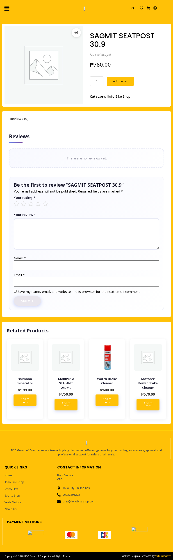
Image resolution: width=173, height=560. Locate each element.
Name (20, 258)
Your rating (24, 197)
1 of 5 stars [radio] (45, 203)
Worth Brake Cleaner (107, 381)
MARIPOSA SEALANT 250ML (66, 383)
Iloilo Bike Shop (118, 96)
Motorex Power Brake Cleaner (148, 383)
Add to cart (120, 81)
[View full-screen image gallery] (76, 32)
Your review (25, 214)
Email (19, 275)
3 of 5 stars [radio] (31, 203)
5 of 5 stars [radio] (16, 203)
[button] (28, 8)
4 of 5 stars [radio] (23, 203)
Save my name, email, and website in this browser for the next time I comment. (79, 291)
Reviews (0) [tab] (19, 118)
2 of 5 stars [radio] (38, 203)
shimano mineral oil (25, 381)
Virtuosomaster (163, 556)
